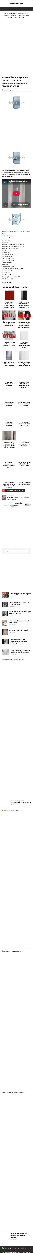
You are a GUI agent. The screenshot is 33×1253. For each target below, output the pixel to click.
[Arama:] (16, 551)
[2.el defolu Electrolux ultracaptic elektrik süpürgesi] (5, 615)
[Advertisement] (16, 48)
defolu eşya (15, 90)
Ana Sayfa (7, 13)
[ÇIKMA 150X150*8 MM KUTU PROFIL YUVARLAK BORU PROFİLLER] (5, 1237)
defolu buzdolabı (16, 13)
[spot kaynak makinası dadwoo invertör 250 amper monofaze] (5, 597)
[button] (30, 8)
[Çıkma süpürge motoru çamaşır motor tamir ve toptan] (5, 804)
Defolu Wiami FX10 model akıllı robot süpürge (19, 621)
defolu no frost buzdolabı (15, 491)
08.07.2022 (6, 90)
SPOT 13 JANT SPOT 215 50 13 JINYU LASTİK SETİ (19, 603)
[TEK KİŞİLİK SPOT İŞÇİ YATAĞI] (5, 634)
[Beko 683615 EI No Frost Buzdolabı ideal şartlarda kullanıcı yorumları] (5, 643)
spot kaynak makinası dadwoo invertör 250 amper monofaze (21, 594)
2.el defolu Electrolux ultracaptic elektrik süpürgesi (20, 612)
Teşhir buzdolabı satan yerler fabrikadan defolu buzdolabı (20, 651)
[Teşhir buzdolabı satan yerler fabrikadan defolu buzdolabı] (5, 654)
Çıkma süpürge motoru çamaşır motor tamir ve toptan (21, 801)
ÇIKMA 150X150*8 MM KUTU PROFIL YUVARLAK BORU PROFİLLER (19, 1235)
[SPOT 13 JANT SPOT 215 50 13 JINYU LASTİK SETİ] (5, 606)
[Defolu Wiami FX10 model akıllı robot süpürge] (4, 624)
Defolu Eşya (26, 1248)
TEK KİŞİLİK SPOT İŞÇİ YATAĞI (18, 630)
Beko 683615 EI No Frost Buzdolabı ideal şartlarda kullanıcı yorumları (19, 641)
